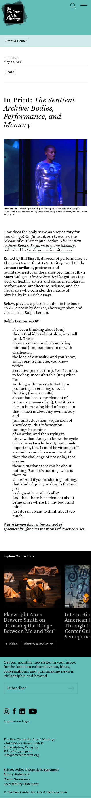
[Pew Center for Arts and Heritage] (14, 13)
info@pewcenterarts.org (21, 755)
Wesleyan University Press (49, 250)
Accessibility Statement (21, 784)
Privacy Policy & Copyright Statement (31, 770)
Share (10, 72)
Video (13, 644)
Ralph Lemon (36, 312)
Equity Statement (16, 774)
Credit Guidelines (17, 779)
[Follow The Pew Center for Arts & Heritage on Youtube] (33, 713)
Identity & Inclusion (38, 644)
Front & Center (16, 41)
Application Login (17, 721)
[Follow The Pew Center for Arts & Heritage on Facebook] (14, 713)
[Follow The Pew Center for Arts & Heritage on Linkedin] (22, 713)
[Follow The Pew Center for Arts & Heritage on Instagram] (6, 713)
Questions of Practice (44, 526)
